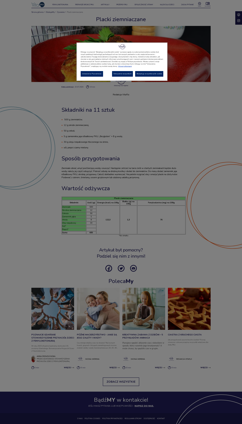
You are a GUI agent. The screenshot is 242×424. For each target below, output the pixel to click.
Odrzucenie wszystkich (122, 74)
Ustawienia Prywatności (92, 74)
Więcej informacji (125, 66)
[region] (121, 61)
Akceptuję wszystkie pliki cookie (149, 74)
